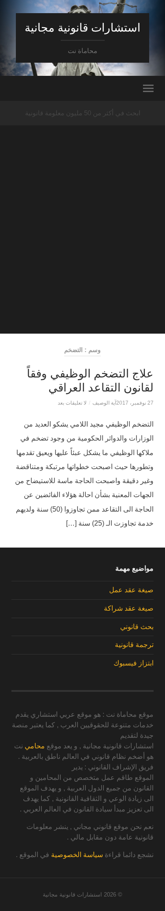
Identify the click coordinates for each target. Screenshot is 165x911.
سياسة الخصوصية (77, 854)
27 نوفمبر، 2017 (135, 403)
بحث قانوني (137, 626)
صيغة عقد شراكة (129, 608)
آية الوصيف (104, 403)
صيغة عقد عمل (131, 590)
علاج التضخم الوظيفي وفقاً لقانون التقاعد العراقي (90, 380)
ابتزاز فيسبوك (134, 663)
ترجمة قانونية (134, 644)
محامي (35, 746)
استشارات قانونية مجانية (82, 27)
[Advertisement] (82, 251)
